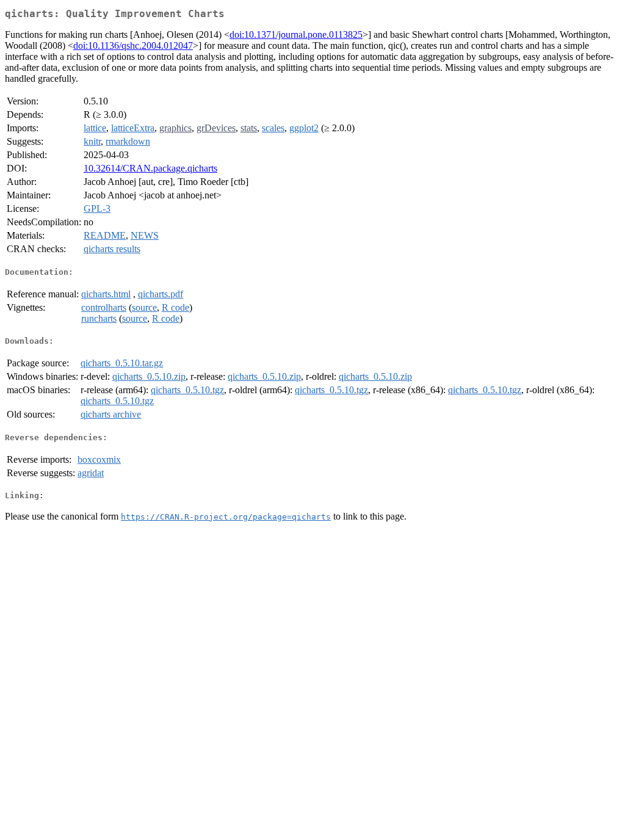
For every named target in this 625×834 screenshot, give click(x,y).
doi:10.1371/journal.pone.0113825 (296, 34)
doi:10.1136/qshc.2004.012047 (133, 45)
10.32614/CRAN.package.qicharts (150, 168)
